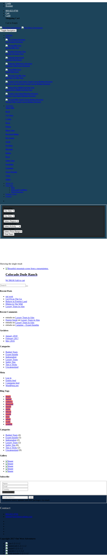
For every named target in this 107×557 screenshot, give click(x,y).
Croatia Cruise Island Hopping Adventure (21, 96)
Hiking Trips (10, 131)
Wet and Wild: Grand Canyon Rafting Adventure (23, 102)
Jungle (8, 142)
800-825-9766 (12, 514)
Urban (8, 176)
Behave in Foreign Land (16, 301)
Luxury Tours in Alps (15, 306)
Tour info (9, 186)
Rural (8, 157)
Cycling (8, 119)
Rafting (8, 153)
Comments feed (12, 383)
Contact (9, 196)
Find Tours (9, 234)
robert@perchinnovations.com (19, 516)
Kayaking (9, 146)
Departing (8, 208)
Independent (11, 357)
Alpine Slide (10, 108)
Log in (8, 378)
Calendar (9, 35)
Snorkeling (9, 164)
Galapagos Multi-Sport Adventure (18, 66)
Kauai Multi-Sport (12, 72)
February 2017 (12, 338)
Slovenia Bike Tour (12, 48)
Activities (9, 106)
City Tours (9, 115)
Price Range (9, 229)
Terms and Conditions (19, 190)
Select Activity (10, 224)
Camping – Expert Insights (27, 325)
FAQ (12, 188)
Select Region (10, 218)
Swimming (9, 168)
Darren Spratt (11, 320)
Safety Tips (10, 362)
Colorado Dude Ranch (14, 60)
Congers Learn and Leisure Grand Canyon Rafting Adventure (28, 84)
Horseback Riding (12, 134)
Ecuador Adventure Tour (15, 54)
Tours (8, 37)
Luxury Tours (12, 359)
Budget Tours (12, 352)
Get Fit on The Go (14, 299)
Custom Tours (11, 194)
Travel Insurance (17, 192)
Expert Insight (12, 354)
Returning (8, 213)
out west (9, 296)
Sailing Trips (10, 161)
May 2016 (10, 341)
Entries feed (11, 380)
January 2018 (11, 336)
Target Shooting (11, 172)
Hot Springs (10, 138)
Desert (8, 123)
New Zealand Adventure (14, 42)
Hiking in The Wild (14, 304)
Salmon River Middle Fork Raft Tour (19, 90)
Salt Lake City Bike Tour (14, 78)
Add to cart (20, 280)
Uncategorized (12, 367)
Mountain (9, 149)
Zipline (8, 180)
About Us (9, 183)
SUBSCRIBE (8, 492)
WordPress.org (12, 385)
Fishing (8, 127)
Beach (8, 112)
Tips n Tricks (11, 364)
